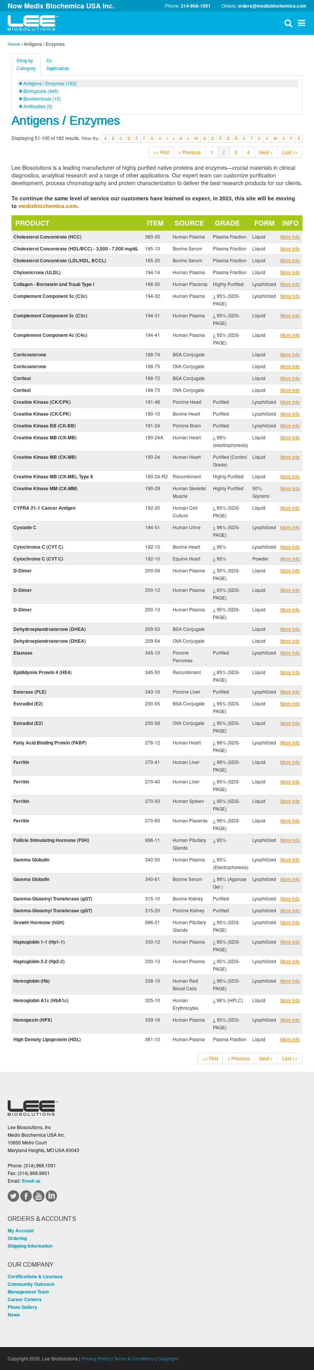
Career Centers (25, 1299)
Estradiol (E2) (28, 703)
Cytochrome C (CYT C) (38, 546)
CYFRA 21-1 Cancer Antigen (44, 507)
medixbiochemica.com (47, 206)
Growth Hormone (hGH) (38, 922)
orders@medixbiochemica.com (272, 5)
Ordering (17, 1238)
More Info (290, 236)
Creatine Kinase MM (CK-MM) (45, 488)
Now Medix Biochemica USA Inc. (61, 6)
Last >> (290, 152)
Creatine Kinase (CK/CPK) (42, 401)
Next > (266, 152)
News (14, 1314)
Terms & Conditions (134, 1358)
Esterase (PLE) (29, 691)
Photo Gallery (22, 1306)
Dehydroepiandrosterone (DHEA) (49, 629)
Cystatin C (24, 527)
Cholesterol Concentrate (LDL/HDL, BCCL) (59, 260)
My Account (21, 1230)
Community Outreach (31, 1284)
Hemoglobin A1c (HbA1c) (41, 1000)
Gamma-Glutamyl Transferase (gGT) (52, 898)
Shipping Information (30, 1245)
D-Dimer (22, 570)
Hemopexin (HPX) (32, 1019)
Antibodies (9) (37, 106)
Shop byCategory (26, 64)
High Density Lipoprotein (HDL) (47, 1039)
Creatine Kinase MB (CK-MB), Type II (53, 476)
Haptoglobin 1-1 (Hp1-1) (39, 941)
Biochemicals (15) (42, 98)
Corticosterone (29, 354)
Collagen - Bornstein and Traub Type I (53, 284)
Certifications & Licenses (35, 1276)
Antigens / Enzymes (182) (50, 83)
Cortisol (22, 378)
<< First (161, 152)
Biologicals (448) (41, 91)
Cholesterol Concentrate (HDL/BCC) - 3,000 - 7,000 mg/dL (75, 248)
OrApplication (57, 64)
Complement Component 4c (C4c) (50, 335)
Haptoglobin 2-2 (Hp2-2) (39, 961)
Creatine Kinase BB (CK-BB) (44, 425)
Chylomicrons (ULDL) (37, 272)
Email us (31, 1180)
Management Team (28, 1291)
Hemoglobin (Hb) (31, 980)
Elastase (23, 652)
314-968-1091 (196, 5)
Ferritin (21, 762)
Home (14, 44)
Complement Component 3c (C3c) (50, 296)
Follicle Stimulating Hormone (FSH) (51, 840)
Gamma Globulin (31, 859)
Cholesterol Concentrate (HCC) (47, 236)
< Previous (189, 152)
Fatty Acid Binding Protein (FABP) (50, 742)
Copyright (168, 1358)
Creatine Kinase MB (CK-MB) (45, 437)
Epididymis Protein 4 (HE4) (42, 672)
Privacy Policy (95, 1358)
